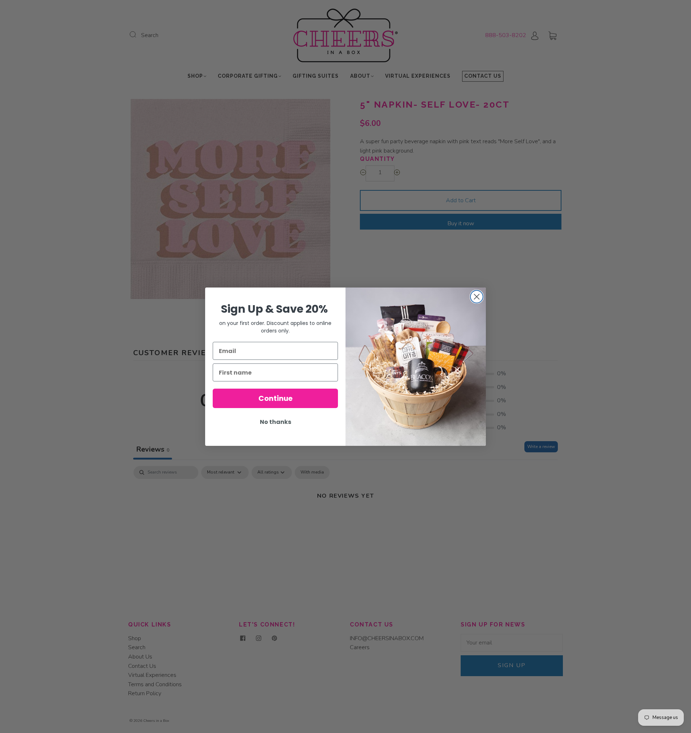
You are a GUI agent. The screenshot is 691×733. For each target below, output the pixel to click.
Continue (275, 398)
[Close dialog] (476, 296)
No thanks (275, 422)
